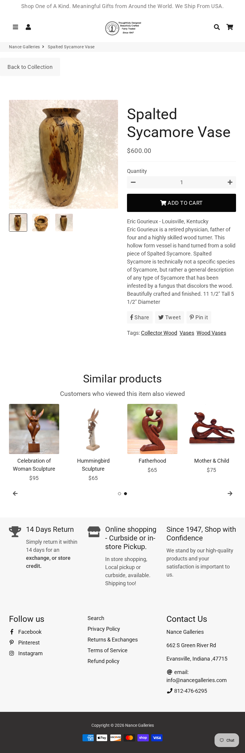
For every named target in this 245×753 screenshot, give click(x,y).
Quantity (137, 171)
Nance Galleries (24, 46)
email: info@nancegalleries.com (196, 676)
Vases (187, 333)
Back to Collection (30, 67)
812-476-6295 (190, 691)
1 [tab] (119, 493)
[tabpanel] (34, 443)
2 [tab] (125, 493)
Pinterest (28, 642)
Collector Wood (159, 333)
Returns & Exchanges (113, 639)
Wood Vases (211, 333)
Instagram (30, 653)
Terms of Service (108, 650)
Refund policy (104, 661)
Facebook (29, 632)
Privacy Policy (104, 629)
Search (96, 618)
